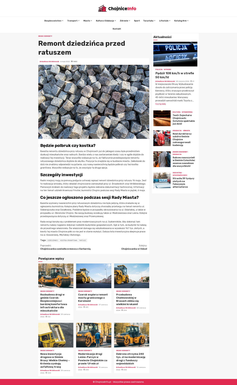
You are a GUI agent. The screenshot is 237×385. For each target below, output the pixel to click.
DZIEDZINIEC (53, 240)
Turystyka (148, 21)
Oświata (186, 130)
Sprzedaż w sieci (180, 175)
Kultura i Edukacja (105, 21)
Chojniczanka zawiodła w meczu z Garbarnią (65, 247)
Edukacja (177, 130)
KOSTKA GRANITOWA (68, 240)
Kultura (177, 112)
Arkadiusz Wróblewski (50, 61)
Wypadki (167, 69)
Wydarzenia (187, 112)
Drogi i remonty (45, 36)
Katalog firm (180, 21)
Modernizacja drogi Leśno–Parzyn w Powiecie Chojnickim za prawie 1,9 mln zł (93, 335)
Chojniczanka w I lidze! (134, 247)
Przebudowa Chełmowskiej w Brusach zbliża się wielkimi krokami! (131, 275)
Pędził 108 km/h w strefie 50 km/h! (175, 54)
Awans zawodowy (180, 152)
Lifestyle (163, 21)
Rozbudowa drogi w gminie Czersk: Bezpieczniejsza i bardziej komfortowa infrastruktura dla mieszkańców (55, 275)
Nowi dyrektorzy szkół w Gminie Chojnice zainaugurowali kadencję (162, 138)
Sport (137, 21)
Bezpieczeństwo (52, 21)
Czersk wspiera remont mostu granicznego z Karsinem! (93, 275)
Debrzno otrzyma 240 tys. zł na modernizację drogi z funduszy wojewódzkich (131, 335)
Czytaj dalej (160, 104)
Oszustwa (177, 173)
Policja (159, 69)
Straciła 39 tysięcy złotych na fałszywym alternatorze (162, 180)
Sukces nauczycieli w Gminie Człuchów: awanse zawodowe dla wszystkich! (162, 159)
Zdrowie (124, 21)
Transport (72, 21)
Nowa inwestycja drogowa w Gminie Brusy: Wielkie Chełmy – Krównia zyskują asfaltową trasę (55, 335)
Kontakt (117, 29)
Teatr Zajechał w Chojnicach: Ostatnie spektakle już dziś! (162, 118)
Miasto (86, 21)
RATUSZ (82, 240)
